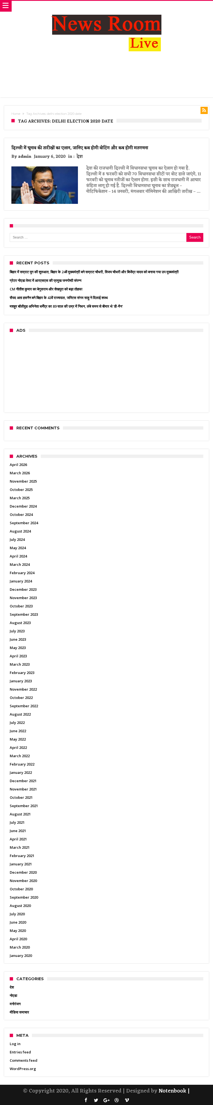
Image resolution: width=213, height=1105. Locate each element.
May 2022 (18, 739)
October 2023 (21, 606)
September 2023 (24, 614)
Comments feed (23, 1060)
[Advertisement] (106, 76)
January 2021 (21, 863)
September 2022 (24, 705)
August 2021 (20, 814)
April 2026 (18, 464)
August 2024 (20, 531)
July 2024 (17, 539)
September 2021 (24, 805)
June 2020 (18, 922)
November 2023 (23, 597)
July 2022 (17, 722)
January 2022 (21, 772)
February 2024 (22, 572)
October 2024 (21, 514)
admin (24, 157)
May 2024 (18, 547)
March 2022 (20, 755)
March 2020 (20, 947)
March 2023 (20, 664)
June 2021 (18, 830)
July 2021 (17, 822)
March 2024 (20, 564)
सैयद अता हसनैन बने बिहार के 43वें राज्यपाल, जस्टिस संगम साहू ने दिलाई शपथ (59, 297)
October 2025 (21, 489)
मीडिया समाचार (19, 1012)
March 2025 (20, 497)
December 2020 (23, 872)
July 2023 (17, 630)
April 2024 (18, 556)
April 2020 (18, 938)
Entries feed (20, 1052)
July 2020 (17, 913)
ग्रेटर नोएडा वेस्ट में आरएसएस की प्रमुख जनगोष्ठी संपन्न (45, 280)
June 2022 (18, 730)
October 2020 (21, 888)
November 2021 (23, 789)
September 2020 (24, 897)
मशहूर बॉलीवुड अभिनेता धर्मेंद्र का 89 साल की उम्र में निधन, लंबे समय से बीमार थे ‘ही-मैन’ (66, 306)
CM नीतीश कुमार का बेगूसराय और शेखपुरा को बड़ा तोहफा (46, 289)
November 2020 (23, 880)
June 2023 (18, 639)
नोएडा (13, 995)
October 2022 (21, 697)
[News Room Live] (106, 6)
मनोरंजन (15, 1003)
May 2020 (18, 930)
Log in (15, 1043)
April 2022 (18, 747)
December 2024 (23, 506)
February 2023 (22, 672)
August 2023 (20, 622)
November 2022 (23, 689)
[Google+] (106, 1100)
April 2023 (18, 655)
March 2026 (20, 472)
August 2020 (20, 905)
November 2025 (23, 481)
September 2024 (24, 522)
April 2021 (18, 839)
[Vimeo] (127, 1100)
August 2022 (20, 714)
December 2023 (23, 589)
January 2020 (21, 955)
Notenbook (172, 1091)
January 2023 (21, 680)
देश (80, 157)
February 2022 (22, 764)
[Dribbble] (116, 1100)
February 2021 (22, 855)
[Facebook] (86, 1100)
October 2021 (21, 797)
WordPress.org (23, 1068)
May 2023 (18, 647)
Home (15, 114)
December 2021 (23, 780)
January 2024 (21, 581)
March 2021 (20, 847)
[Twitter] (96, 1100)
